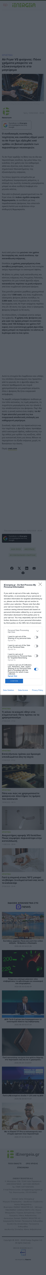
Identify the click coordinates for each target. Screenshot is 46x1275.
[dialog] (23, 637)
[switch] (36, 637)
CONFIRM (14, 681)
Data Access (23, 690)
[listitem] (23, 631)
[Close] (41, 585)
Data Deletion (8, 690)
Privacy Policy (37, 690)
